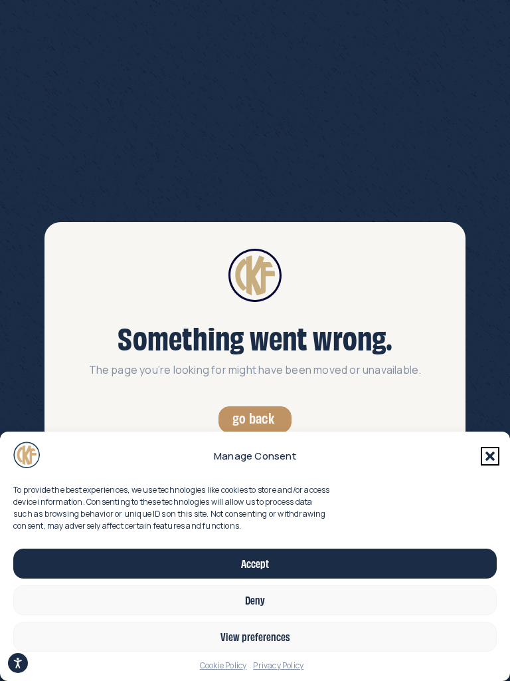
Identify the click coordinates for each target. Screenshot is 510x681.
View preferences (255, 636)
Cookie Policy (223, 665)
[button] (490, 456)
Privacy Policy (278, 665)
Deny (255, 600)
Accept (255, 563)
